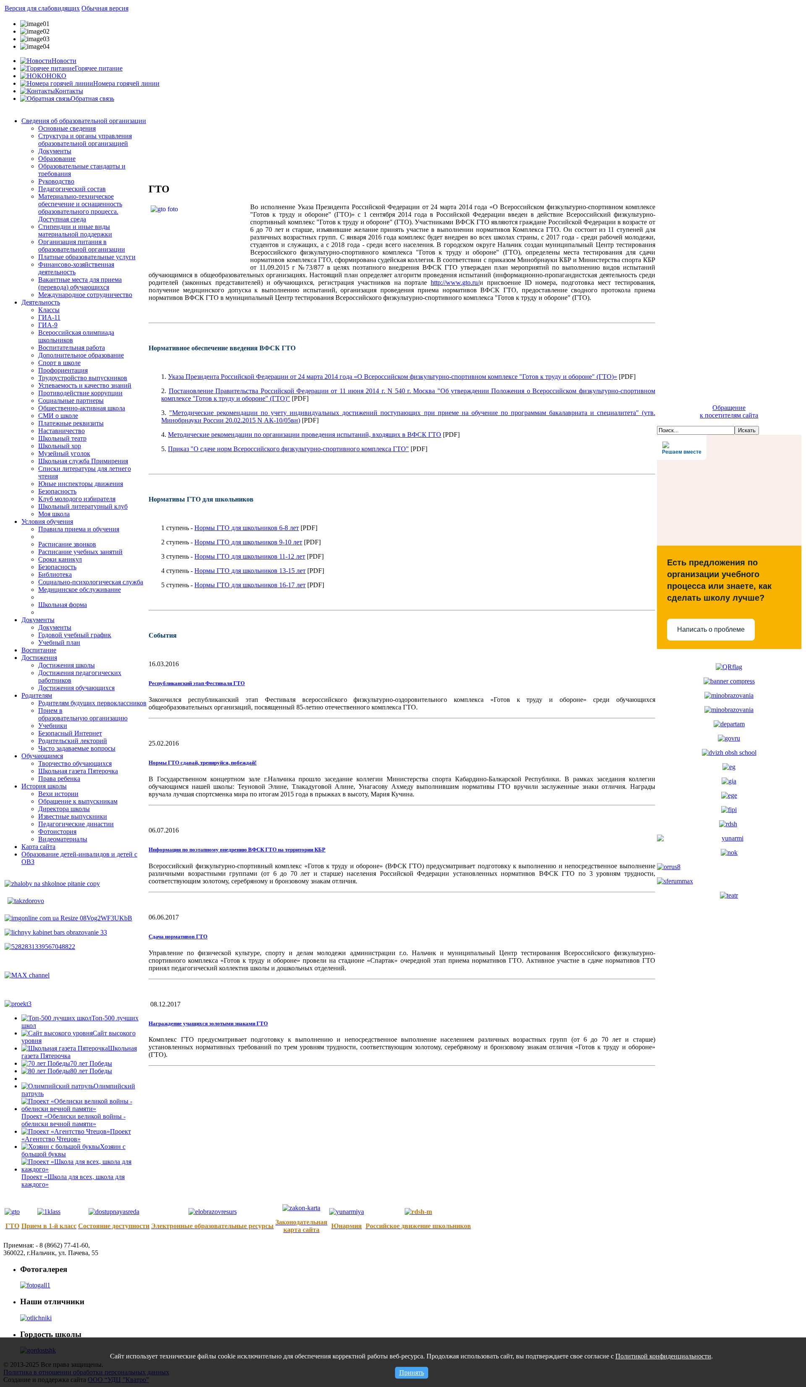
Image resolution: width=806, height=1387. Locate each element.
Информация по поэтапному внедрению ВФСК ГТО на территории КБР (237, 849)
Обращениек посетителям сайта (729, 411)
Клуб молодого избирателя (76, 498)
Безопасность (57, 491)
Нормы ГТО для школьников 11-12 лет (249, 556)
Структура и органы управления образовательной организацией (85, 139)
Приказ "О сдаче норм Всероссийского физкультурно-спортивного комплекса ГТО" (288, 448)
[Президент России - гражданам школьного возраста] (729, 695)
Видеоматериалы (62, 839)
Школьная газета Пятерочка (78, 771)
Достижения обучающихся (76, 687)
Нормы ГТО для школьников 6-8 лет (246, 527)
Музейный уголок (64, 453)
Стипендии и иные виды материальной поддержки (75, 230)
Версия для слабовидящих (42, 8)
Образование (57, 158)
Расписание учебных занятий (80, 551)
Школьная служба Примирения (83, 461)
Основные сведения (67, 128)
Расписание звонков (67, 544)
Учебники (52, 725)
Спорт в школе (59, 362)
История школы (44, 786)
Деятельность (40, 302)
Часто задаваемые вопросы (76, 748)
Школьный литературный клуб (83, 506)
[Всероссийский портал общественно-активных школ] (729, 752)
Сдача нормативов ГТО (178, 936)
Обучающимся (42, 755)
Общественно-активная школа (81, 408)
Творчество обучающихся (75, 763)
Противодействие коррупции (80, 393)
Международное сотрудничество (85, 294)
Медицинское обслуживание (79, 589)
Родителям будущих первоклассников (92, 703)
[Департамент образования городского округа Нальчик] (729, 724)
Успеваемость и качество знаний (84, 385)
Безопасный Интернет (70, 733)
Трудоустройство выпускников (82, 377)
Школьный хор (59, 445)
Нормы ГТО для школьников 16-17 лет (250, 584)
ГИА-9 (48, 324)
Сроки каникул (60, 559)
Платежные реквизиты (71, 423)
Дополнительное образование (81, 355)
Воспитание (38, 650)
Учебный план (59, 642)
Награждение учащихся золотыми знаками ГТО (208, 1023)
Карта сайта (38, 846)
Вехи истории (58, 793)
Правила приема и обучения (78, 529)
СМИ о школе (58, 415)
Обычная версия (104, 8)
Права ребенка (59, 778)
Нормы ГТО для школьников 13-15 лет (250, 570)
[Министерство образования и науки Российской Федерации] (729, 709)
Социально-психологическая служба (90, 582)
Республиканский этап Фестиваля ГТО (197, 683)
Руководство (56, 181)
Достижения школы (66, 665)
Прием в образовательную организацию (83, 714)
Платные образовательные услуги (87, 256)
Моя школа (54, 513)
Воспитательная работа (71, 347)
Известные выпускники (72, 816)
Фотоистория (57, 831)
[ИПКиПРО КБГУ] (729, 809)
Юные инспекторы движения (80, 483)
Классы (49, 309)
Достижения (39, 657)
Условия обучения (47, 521)
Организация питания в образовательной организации (81, 245)
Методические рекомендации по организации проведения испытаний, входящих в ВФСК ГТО (304, 434)
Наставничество (61, 430)
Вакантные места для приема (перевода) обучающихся (80, 283)
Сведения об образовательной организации (83, 120)
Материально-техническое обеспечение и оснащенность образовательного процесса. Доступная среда (80, 208)
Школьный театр (62, 438)
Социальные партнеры (71, 400)
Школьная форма (62, 604)
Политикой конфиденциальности (663, 1356)
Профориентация (63, 370)
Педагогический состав (72, 188)
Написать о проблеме (711, 629)
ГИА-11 (49, 317)
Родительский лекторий (72, 740)
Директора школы (64, 808)
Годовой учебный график (74, 634)
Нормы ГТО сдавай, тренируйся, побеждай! (202, 762)
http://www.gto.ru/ (455, 282)
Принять (411, 1372)
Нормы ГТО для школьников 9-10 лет (248, 542)
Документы (54, 151)
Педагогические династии (76, 823)
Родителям (36, 695)
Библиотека (55, 574)
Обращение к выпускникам (78, 801)
